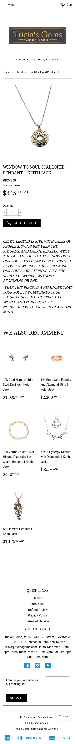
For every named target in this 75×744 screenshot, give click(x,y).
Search (37, 598)
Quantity (8, 205)
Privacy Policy (37, 615)
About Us (37, 604)
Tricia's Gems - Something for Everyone (36, 728)
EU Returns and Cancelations (36, 717)
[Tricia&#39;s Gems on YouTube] (48, 667)
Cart (69, 5)
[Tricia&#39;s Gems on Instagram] (37, 667)
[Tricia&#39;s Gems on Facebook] (27, 667)
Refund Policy (37, 610)
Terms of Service (37, 621)
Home (6, 72)
